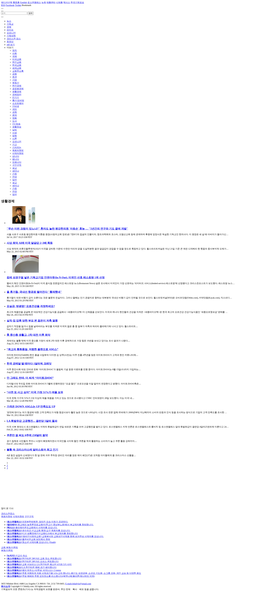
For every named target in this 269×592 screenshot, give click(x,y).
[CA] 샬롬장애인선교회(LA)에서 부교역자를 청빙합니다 (42, 533)
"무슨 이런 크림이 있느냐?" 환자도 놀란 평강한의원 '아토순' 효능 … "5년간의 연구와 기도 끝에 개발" (67, 228)
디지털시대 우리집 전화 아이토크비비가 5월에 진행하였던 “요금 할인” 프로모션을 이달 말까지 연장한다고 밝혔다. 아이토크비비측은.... (74, 383)
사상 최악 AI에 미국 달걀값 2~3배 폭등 (30, 242)
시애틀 (59, 2)
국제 (14, 56)
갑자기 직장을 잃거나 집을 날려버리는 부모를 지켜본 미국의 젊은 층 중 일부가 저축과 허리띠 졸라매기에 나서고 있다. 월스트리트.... (72, 326)
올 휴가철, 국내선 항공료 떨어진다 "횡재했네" (34, 291)
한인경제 (16, 86)
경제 (9, 27)
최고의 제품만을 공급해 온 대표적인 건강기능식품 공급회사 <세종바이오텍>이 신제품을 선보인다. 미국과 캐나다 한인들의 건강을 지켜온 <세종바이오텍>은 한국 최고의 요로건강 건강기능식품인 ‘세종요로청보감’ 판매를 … (117, 312)
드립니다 (16, 162)
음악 (14, 115)
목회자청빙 (18, 150)
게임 (14, 109)
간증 (14, 174)
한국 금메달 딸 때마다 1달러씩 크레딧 (29, 363)
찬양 (14, 177)
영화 (14, 118)
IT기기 (15, 97)
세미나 (15, 171)
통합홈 (16, 2)
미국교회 (16, 59)
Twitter (18, 5)
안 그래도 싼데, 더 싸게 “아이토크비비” (30, 377)
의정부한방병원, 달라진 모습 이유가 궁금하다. (37, 521)
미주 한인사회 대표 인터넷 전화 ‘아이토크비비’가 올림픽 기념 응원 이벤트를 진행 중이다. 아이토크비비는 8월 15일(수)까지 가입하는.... (74, 369)
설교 (14, 168)
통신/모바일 (18, 100)
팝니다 (15, 159)
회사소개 (5, 586)
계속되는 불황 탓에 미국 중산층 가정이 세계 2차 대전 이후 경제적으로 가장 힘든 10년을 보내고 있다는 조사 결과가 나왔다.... (68, 341)
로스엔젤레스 (34, 2)
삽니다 (15, 156)
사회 (14, 53)
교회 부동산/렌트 (9, 547)
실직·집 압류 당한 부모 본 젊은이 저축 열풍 (32, 320)
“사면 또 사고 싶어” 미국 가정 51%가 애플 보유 (35, 392)
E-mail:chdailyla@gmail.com (78, 583)
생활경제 (16, 91)
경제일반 (16, 94)
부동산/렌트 (7, 550)
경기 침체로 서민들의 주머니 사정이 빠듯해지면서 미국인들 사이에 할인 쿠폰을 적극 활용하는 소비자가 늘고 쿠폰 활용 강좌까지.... (72, 441)
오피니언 (11, 33)
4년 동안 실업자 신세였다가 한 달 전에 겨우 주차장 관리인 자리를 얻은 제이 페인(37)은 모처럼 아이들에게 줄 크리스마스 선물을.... (71, 455)
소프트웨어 (18, 103)
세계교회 (16, 68)
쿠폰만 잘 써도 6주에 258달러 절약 (27, 435)
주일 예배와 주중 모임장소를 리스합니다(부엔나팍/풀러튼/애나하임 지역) (51, 576)
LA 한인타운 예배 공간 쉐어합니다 (31, 567)
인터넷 (15, 106)
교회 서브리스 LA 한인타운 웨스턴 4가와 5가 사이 (39, 564)
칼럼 (14, 135)
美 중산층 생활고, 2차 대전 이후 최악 (28, 334)
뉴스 (9, 21)
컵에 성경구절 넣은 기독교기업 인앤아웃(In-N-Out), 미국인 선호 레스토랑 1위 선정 (56, 277)
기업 (14, 80)
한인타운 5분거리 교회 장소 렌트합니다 (34, 558)
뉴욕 (43, 2)
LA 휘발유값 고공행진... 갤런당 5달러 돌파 (32, 420)
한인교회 (16, 62)
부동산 (15, 83)
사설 (14, 133)
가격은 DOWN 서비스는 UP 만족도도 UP (31, 406)
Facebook (10, 5)
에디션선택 (6, 2)
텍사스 (66, 2)
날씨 (14, 130)
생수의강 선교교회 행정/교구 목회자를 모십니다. (38, 530)
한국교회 (16, 65)
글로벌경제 (18, 88)
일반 (14, 180)
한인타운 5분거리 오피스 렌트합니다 (33, 561)
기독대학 (11, 36)
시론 (14, 138)
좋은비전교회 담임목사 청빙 (28, 539)
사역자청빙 (18, 153)
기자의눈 (16, 147)
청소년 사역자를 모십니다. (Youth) (31, 542)
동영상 (10, 41)
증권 (14, 77)
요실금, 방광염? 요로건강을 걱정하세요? (31, 306)
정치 (14, 50)
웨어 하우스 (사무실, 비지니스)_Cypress (34, 570)
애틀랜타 (51, 2)
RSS (3, 5)
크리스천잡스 (8, 513)
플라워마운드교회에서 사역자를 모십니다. (32, 527)
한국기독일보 (77, 2)
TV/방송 (16, 124)
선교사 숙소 (17, 555)
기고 (14, 144)
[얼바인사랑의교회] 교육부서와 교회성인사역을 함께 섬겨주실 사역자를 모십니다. (55, 536)
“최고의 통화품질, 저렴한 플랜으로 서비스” (32, 349)
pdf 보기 (11, 44)
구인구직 (16, 165)
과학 (14, 112)
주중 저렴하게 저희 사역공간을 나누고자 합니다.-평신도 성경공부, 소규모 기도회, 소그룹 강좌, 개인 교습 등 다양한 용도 (74, 573)
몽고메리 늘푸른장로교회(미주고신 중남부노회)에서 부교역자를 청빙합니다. (50, 524)
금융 (14, 74)
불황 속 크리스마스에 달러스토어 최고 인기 (32, 449)
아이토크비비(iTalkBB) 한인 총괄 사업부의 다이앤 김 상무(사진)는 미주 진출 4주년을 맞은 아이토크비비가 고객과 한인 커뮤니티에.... (72, 355)
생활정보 (16, 127)
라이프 (10, 30)
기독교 (10, 24)
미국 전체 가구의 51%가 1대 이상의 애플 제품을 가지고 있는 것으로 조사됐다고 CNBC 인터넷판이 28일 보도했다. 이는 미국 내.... (70, 398)
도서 (14, 121)
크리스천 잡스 (14, 39)
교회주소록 (18, 71)
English (23, 2)
